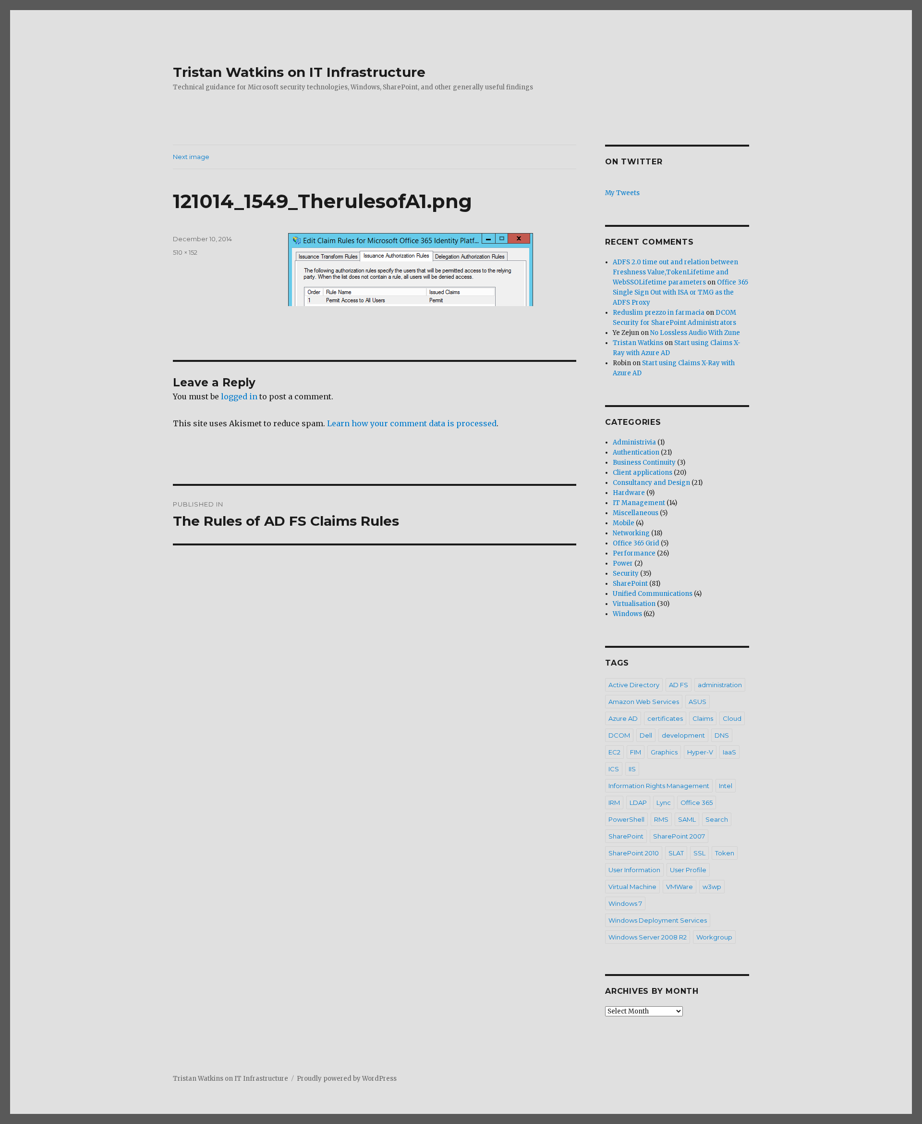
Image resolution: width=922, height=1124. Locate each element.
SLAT (676, 853)
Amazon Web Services (643, 701)
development (683, 735)
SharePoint (630, 584)
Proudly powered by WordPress (347, 1079)
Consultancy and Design (651, 483)
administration (720, 685)
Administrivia (634, 442)
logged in (239, 396)
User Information (634, 870)
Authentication (636, 452)
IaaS (729, 752)
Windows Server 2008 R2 (647, 937)
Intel (725, 786)
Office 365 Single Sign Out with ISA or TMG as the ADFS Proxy (680, 292)
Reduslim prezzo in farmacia (658, 313)
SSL (699, 853)
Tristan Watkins (638, 343)
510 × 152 (185, 252)
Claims (702, 718)
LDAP (638, 802)
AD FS (678, 685)
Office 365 (696, 802)
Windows (627, 614)
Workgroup (714, 937)
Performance (634, 553)
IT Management (639, 503)
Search (716, 819)
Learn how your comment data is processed (412, 423)
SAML (687, 819)
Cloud (732, 718)
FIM (635, 752)
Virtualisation (634, 604)
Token (724, 853)
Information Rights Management (658, 786)
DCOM (619, 735)
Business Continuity (644, 462)
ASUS (697, 701)
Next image (191, 157)
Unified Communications (652, 594)
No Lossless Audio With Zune (695, 333)
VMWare (679, 886)
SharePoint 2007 (679, 836)
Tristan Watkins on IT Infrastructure (299, 72)
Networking (631, 533)
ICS (613, 769)
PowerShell (626, 819)
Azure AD (623, 718)
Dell (646, 735)
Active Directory (633, 685)
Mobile (623, 523)
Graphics (664, 752)
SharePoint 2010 (633, 853)
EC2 (614, 752)
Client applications (642, 473)
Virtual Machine (632, 886)
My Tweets (622, 193)
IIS (632, 769)
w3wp (712, 886)
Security (626, 573)
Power (623, 563)
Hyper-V (700, 752)
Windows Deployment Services (657, 920)
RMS (661, 819)
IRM (614, 802)
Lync (663, 802)
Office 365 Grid (636, 543)
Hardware (629, 493)
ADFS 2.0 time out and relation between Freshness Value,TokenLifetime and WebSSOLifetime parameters (675, 272)
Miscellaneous (635, 513)
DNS (722, 735)
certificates (665, 718)
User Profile (688, 870)
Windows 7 (625, 903)
